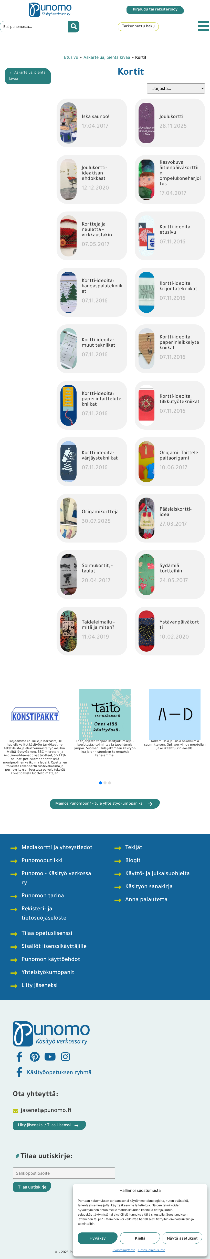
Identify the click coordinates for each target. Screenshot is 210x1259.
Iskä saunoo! (95, 117)
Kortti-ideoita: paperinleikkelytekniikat (179, 343)
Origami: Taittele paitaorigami (179, 456)
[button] (100, 782)
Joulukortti (171, 117)
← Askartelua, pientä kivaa (27, 76)
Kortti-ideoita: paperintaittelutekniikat (101, 399)
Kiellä (140, 1238)
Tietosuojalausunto (151, 1250)
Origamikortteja (100, 512)
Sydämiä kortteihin (171, 568)
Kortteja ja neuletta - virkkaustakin (97, 230)
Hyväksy (98, 1238)
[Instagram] (65, 1057)
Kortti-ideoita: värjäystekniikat (100, 456)
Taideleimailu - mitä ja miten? (98, 625)
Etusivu (71, 57)
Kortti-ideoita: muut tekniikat (98, 343)
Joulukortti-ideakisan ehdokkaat (94, 174)
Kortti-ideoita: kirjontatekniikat (178, 286)
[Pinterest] (34, 1057)
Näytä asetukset (182, 1238)
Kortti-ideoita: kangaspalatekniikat (102, 286)
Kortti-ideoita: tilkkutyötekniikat (180, 399)
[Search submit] (73, 26)
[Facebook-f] (19, 1057)
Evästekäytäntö (124, 1250)
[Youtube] (50, 1057)
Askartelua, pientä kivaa (106, 57)
